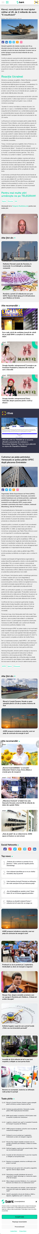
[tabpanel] (19, 433)
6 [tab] (24, 451)
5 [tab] (22, 451)
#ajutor (4, 201)
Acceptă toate (19, 1217)
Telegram (14, 42)
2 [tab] (17, 451)
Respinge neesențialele (19, 1222)
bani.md (19, 18)
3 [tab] (19, 451)
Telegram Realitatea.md (20, 206)
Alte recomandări (9, 305)
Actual (14, 18)
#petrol (10, 666)
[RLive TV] (7, 413)
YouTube (29, 849)
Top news (6, 856)
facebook (5, 849)
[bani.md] (20, 2)
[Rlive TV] (35, 2)
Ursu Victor (20, 466)
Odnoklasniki (17, 42)
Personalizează (19, 1227)
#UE (16, 201)
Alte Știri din (7, 237)
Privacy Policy (22, 1231)
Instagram (10, 849)
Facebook (3, 42)
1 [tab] (15, 451)
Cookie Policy (13, 1231)
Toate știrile (7, 1098)
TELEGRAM (28, 196)
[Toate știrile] (7, 2)
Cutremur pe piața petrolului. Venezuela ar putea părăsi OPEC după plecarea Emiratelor (17, 460)
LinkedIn (6, 42)
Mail (21, 42)
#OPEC (4, 666)
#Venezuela (17, 666)
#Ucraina (10, 201)
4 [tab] (20, 451)
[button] (36, 1201)
